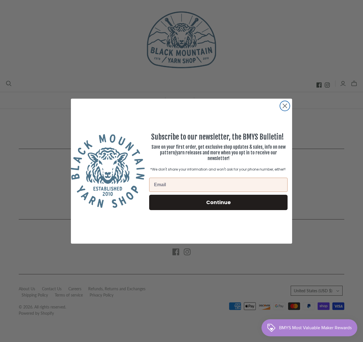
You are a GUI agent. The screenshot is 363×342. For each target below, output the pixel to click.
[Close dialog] (285, 106)
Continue (218, 202)
